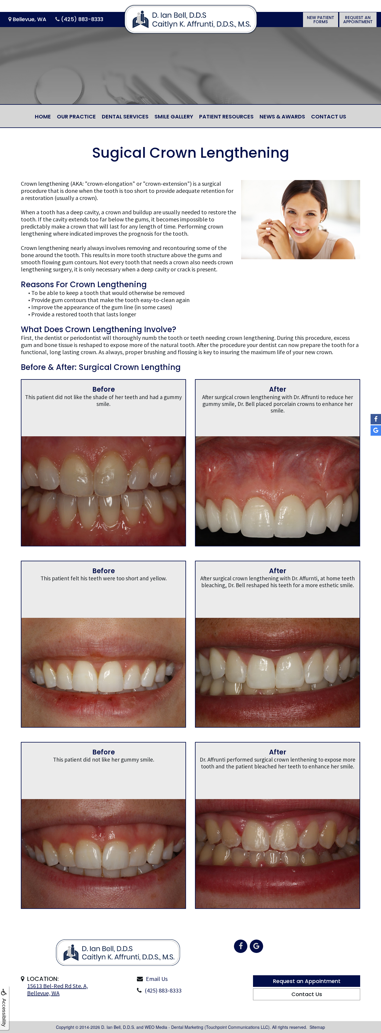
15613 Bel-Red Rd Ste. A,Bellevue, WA (57, 989)
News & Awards (282, 116)
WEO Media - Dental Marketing (174, 1027)
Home (43, 116)
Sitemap (317, 1027)
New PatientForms (320, 20)
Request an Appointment (307, 981)
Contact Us (328, 116)
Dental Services (125, 116)
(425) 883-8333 (163, 990)
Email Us (157, 978)
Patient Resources (226, 116)
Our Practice (76, 116)
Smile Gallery (173, 116)
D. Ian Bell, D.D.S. (118, 1027)
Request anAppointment (358, 20)
